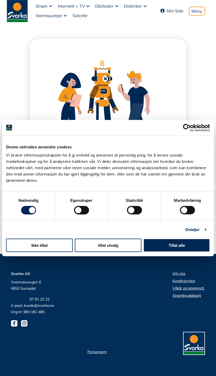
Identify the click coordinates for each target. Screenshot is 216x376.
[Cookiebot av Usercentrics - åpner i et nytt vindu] (187, 128)
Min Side (175, 10)
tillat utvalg (108, 245)
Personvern (97, 351)
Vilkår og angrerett (188, 288)
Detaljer (192, 229)
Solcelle (79, 15)
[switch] (81, 210)
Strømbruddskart (187, 295)
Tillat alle (177, 245)
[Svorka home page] (17, 10)
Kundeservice (184, 280)
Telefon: (20, 299)
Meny (197, 11)
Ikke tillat (39, 245)
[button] (44, 6)
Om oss (179, 273)
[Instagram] (25, 323)
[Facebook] (15, 323)
